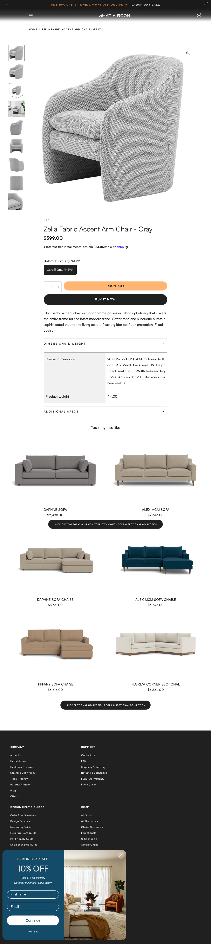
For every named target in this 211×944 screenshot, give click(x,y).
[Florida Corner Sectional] (156, 645)
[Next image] (196, 127)
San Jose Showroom (22, 772)
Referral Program (20, 784)
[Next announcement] (204, 4)
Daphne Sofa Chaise (55, 599)
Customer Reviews (21, 766)
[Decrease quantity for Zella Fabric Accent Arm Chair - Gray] (47, 287)
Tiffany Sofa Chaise (55, 684)
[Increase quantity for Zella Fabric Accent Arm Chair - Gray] (58, 287)
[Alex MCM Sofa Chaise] (156, 560)
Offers (14, 796)
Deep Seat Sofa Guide (24, 844)
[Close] (208, 2)
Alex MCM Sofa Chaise (155, 599)
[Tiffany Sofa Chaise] (55, 645)
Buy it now (105, 299)
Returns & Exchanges (94, 772)
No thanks (33, 931)
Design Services (20, 821)
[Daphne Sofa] (55, 470)
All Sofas (86, 815)
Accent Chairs (89, 844)
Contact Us (88, 755)
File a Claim (88, 784)
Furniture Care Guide (23, 832)
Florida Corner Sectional (155, 684)
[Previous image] (31, 127)
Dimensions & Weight (65, 343)
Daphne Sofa (55, 509)
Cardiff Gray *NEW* (60, 269)
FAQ (83, 761)
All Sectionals (89, 821)
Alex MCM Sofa (155, 509)
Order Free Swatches (23, 815)
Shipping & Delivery (93, 766)
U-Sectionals (89, 838)
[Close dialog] (120, 855)
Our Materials (18, 761)
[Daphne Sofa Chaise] (55, 560)
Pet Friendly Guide (22, 838)
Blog (13, 790)
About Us (16, 755)
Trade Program (19, 778)
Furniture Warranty (92, 778)
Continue (33, 920)
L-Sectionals (88, 832)
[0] (199, 15)
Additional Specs (61, 411)
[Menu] (30, 15)
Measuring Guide (20, 827)
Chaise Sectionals (92, 827)
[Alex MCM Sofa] (156, 470)
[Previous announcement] (6, 4)
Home (33, 29)
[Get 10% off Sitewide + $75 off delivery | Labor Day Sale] (105, 4)
